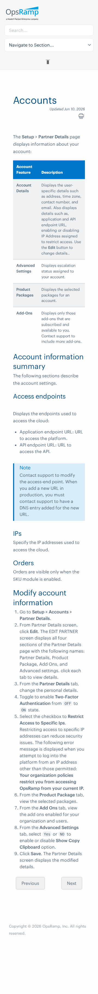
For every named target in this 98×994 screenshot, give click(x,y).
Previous (30, 883)
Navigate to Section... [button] (31, 45)
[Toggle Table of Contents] (48, 61)
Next (71, 883)
